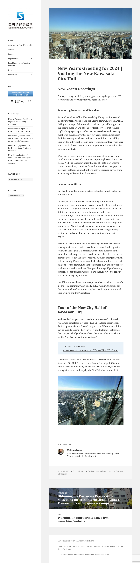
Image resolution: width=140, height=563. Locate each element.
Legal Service (13, 58)
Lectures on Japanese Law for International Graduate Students (19, 148)
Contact (11, 54)
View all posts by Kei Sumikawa (80, 456)
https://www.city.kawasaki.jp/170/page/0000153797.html (90, 350)
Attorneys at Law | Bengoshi (20, 45)
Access (11, 49)
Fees (10, 70)
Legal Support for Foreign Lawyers (19, 64)
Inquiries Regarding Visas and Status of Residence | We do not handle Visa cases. (20, 138)
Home (10, 40)
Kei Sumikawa (78, 471)
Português (12, 74)
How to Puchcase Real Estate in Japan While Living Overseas (20, 122)
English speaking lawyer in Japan (101, 471)
